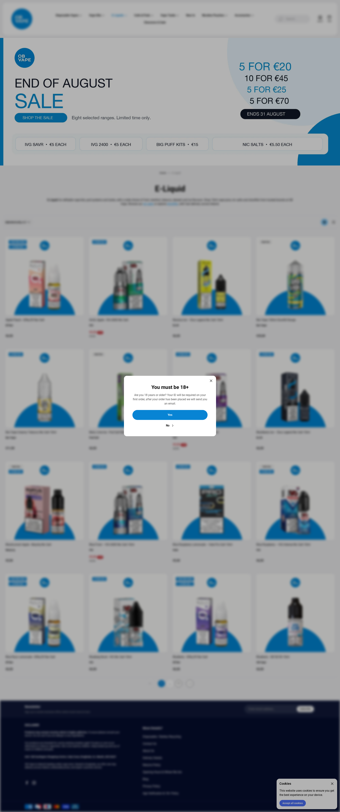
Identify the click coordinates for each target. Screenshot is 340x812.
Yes (170, 415)
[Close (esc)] (211, 381)
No (167, 425)
